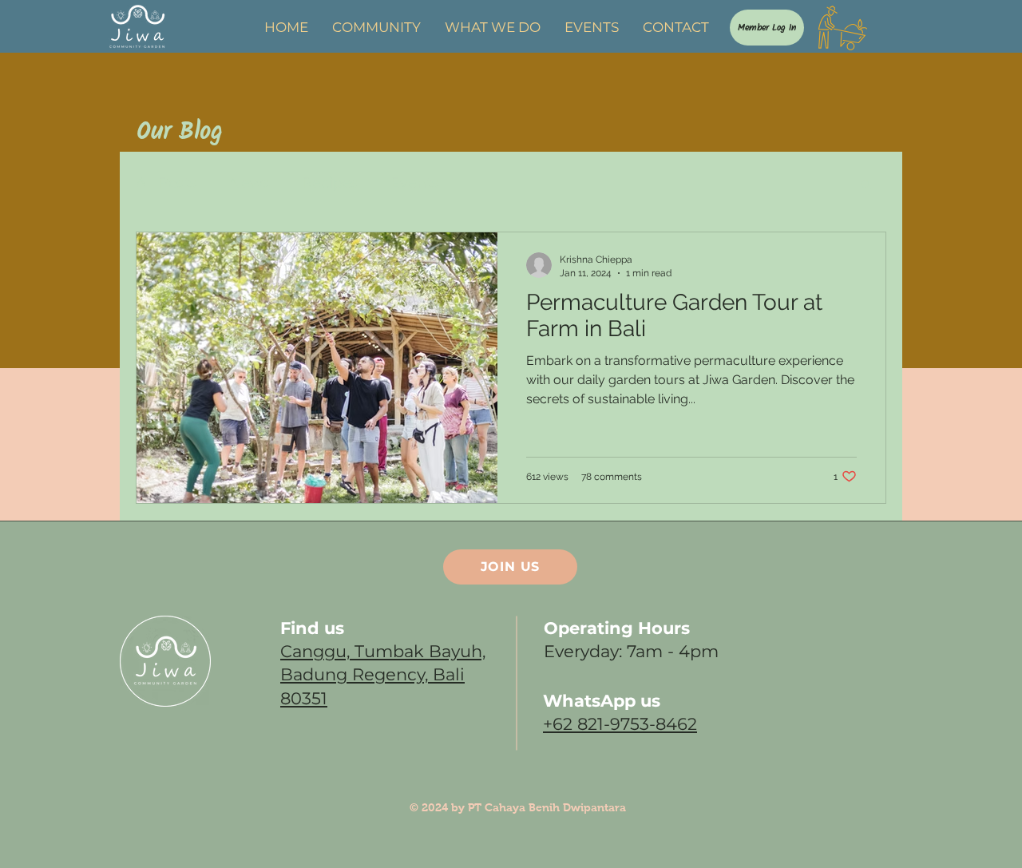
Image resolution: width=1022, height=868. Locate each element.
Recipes (330, 183)
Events (414, 183)
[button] (865, 185)
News (249, 183)
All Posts (166, 183)
